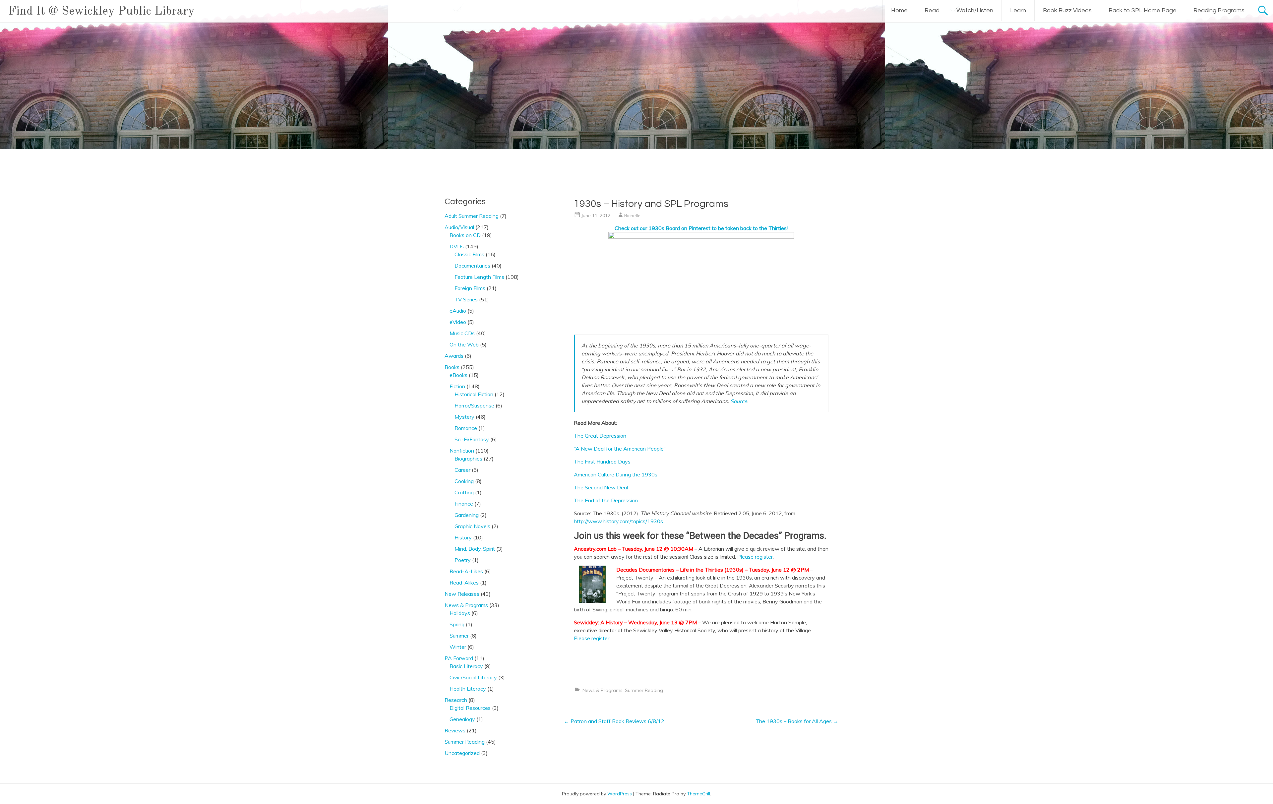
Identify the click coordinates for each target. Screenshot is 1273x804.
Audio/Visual (459, 227)
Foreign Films (470, 288)
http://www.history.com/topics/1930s (618, 521)
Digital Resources (470, 708)
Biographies (468, 458)
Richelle (632, 215)
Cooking (464, 481)
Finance (464, 503)
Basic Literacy (466, 666)
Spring (457, 624)
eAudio (458, 310)
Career (462, 469)
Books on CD (465, 235)
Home (899, 10)
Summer (459, 635)
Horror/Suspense (474, 405)
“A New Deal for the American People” (620, 448)
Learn (1018, 10)
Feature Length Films (479, 277)
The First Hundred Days (602, 461)
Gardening (467, 515)
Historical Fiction (474, 394)
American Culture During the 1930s (615, 474)
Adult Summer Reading (472, 216)
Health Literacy (468, 688)
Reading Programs (1218, 10)
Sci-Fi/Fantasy (472, 439)
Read (932, 10)
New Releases (462, 593)
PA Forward (459, 658)
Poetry (463, 560)
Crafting (464, 492)
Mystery (464, 416)
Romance (466, 428)
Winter (458, 647)
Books (452, 367)
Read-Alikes (464, 582)
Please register (755, 556)
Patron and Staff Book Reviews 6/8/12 (614, 721)
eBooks (458, 375)
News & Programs (602, 690)
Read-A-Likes (466, 571)
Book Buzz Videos (1067, 10)
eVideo (458, 322)
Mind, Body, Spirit (475, 548)
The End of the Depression (606, 500)
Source (738, 401)
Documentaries (472, 265)
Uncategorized (462, 753)
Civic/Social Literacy (473, 677)
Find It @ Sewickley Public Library (101, 12)
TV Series (466, 299)
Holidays (460, 613)
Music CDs (462, 333)
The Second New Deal (601, 487)
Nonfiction (462, 450)
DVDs (457, 246)
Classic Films (469, 254)
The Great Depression (600, 435)
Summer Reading (644, 690)
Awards (454, 355)
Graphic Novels (472, 526)
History (463, 537)
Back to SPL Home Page (1143, 10)
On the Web (464, 344)
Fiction (457, 386)
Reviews (455, 730)
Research (456, 700)
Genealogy (462, 719)
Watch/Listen (974, 10)
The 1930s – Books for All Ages (797, 721)
